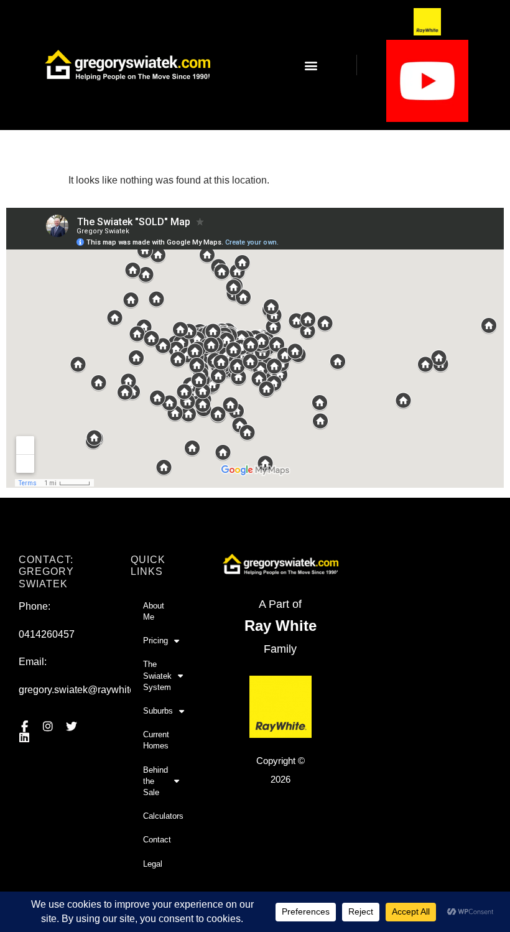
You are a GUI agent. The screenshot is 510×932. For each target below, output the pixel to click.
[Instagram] (47, 726)
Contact (157, 839)
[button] (311, 65)
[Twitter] (71, 726)
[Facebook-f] (24, 726)
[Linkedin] (24, 737)
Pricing (155, 640)
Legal (152, 864)
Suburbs (158, 710)
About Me (153, 611)
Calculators (163, 816)
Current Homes (156, 740)
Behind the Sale (155, 781)
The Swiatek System (157, 675)
